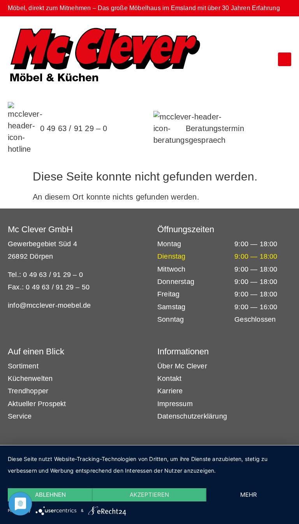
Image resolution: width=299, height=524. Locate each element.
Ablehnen (50, 494)
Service (20, 416)
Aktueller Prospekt (37, 404)
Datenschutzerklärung (192, 416)
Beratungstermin (215, 128)
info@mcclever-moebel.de (49, 305)
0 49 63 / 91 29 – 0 (73, 128)
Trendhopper (28, 391)
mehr (248, 494)
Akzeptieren (149, 494)
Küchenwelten (30, 378)
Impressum (175, 404)
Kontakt (169, 378)
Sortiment (23, 366)
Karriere (170, 391)
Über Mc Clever (182, 366)
